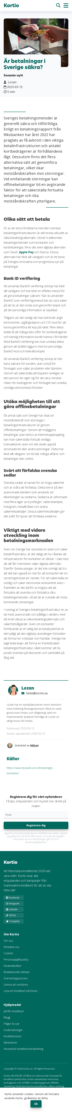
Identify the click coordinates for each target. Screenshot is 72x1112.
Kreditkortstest (12, 1036)
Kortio (11, 6)
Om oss (8, 940)
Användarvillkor (12, 965)
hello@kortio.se (36, 693)
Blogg (7, 1017)
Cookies (8, 953)
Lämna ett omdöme (16, 984)
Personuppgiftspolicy (16, 959)
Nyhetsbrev (10, 1042)
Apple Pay (26, 252)
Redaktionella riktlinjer (17, 972)
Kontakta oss (11, 947)
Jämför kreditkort (14, 1011)
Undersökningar (13, 1030)
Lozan (27, 688)
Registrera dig (36, 825)
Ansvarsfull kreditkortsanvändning (23, 1049)
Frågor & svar (11, 1023)
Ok (36, 1104)
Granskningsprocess (16, 978)
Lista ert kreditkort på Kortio (20, 991)
